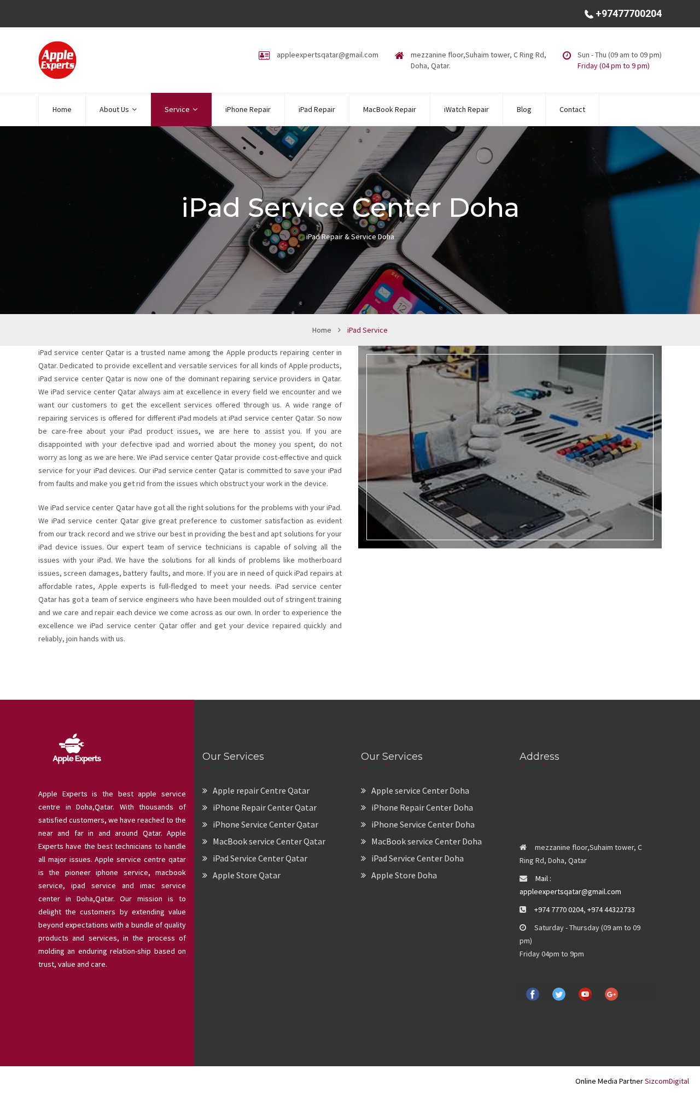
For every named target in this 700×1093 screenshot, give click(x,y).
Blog (524, 109)
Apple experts (121, 586)
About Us (114, 109)
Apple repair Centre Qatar (261, 790)
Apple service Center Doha (420, 790)
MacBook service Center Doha (426, 841)
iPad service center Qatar (81, 352)
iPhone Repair (248, 109)
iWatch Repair (466, 109)
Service (177, 109)
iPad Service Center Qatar (260, 858)
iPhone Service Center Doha (423, 824)
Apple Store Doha (404, 875)
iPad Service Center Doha (417, 858)
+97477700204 (627, 13)
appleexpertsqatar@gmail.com (327, 55)
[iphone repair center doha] (57, 59)
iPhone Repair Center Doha (422, 807)
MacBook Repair (389, 109)
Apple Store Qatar (247, 875)
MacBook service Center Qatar (269, 841)
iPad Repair (317, 109)
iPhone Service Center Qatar (265, 824)
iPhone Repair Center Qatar (265, 807)
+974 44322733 (611, 909)
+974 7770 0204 (559, 909)
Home (62, 109)
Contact (572, 109)
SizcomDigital (666, 1081)
